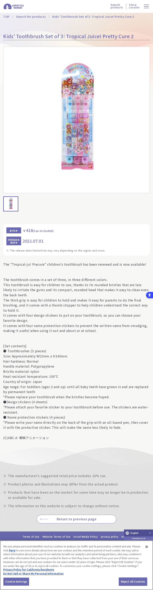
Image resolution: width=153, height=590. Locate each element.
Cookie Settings (16, 581)
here (12, 550)
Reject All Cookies (133, 581)
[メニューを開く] (146, 6)
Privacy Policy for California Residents (28, 569)
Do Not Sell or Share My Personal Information (33, 573)
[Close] (146, 546)
